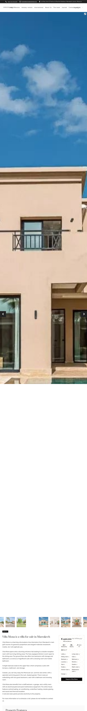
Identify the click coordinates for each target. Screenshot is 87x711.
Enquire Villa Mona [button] (72, 679)
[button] (3, 314)
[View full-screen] (85, 14)
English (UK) (77, 7)
